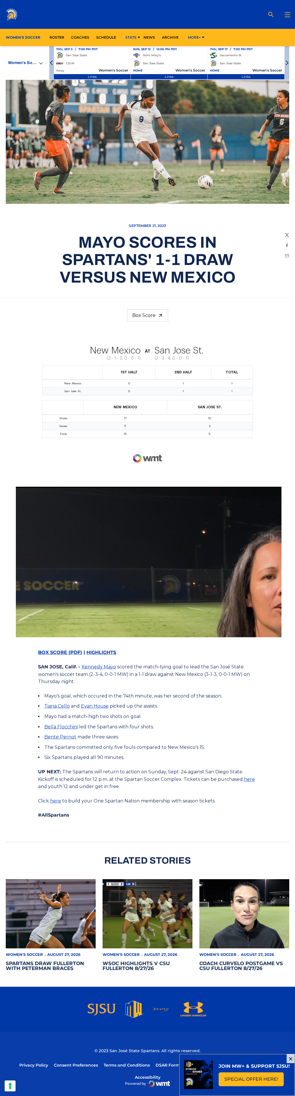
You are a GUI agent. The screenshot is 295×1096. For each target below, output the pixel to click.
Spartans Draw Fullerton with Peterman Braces (45, 965)
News (149, 37)
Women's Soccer (24, 954)
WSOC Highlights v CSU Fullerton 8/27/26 (136, 965)
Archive (170, 37)
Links (92, 76)
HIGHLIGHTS (101, 652)
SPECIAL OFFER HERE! (254, 1080)
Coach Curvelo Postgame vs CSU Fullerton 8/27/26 (241, 965)
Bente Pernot (60, 737)
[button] (51, 63)
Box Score (144, 315)
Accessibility (147, 1077)
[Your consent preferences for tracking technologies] (10, 1085)
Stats (131, 37)
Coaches (80, 37)
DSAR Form (168, 1065)
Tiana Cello (57, 706)
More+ (194, 37)
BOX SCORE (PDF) (60, 652)
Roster (57, 37)
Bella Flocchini (61, 727)
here (249, 779)
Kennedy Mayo (99, 667)
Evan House (95, 706)
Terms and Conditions (127, 1065)
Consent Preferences (76, 1065)
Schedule (106, 37)
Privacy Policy (33, 1065)
